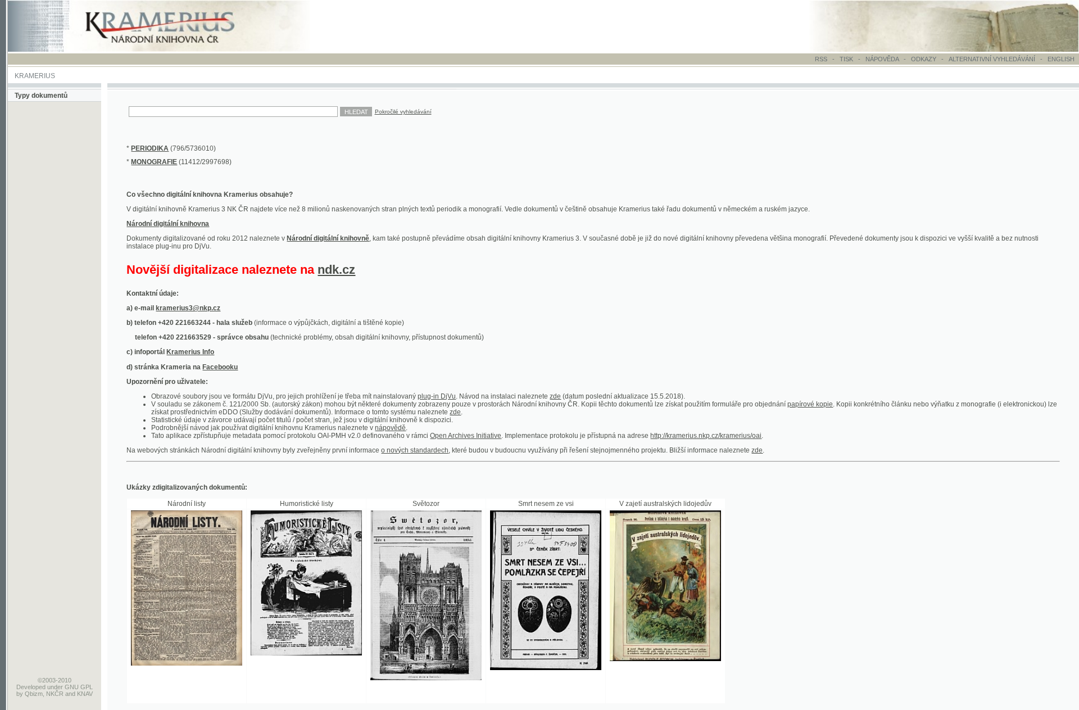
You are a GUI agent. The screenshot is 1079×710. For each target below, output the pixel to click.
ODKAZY (923, 59)
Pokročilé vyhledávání (403, 111)
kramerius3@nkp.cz (188, 308)
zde (555, 396)
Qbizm (34, 693)
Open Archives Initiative (465, 436)
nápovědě (390, 428)
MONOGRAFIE (154, 162)
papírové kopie (810, 404)
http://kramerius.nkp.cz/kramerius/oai (705, 436)
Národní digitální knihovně (328, 238)
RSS (821, 59)
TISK (847, 59)
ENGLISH (1061, 59)
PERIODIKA (150, 148)
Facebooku (220, 367)
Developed (31, 687)
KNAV (85, 693)
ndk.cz (336, 270)
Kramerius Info (190, 352)
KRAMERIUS (35, 76)
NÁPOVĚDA (882, 59)
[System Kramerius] (172, 49)
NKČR (55, 693)
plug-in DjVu (437, 396)
